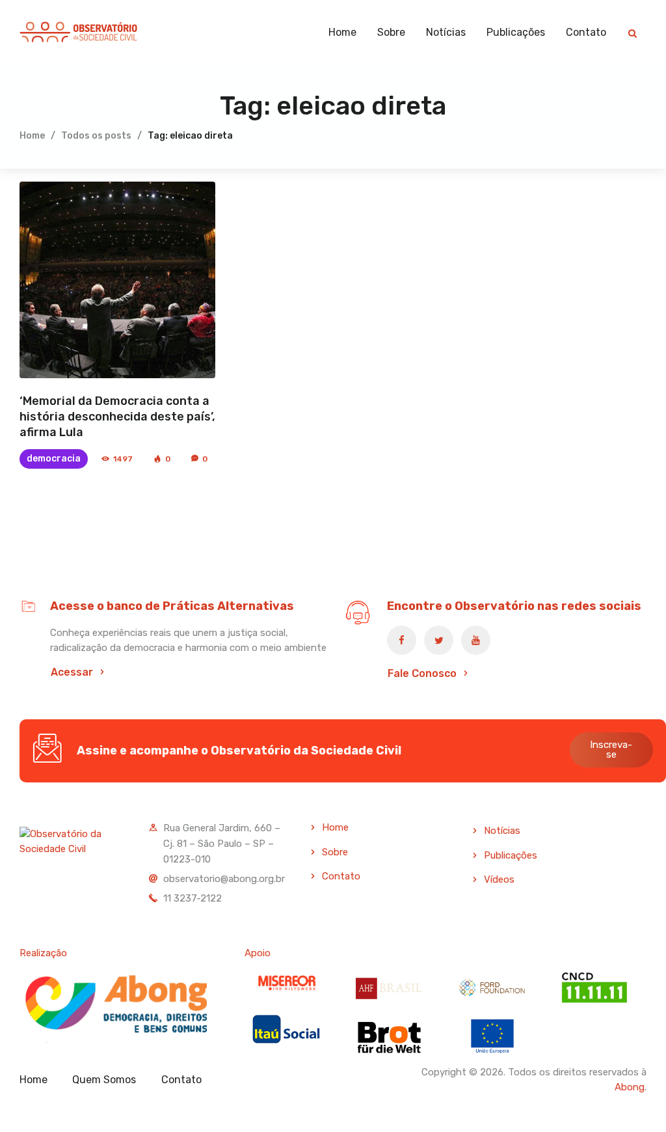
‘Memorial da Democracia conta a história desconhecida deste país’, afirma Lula (117, 416)
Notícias (502, 830)
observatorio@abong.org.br (224, 879)
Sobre (335, 852)
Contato (341, 876)
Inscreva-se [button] (611, 749)
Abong (630, 1087)
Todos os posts (96, 135)
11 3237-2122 (192, 898)
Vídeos (499, 879)
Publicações (510, 855)
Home (32, 135)
